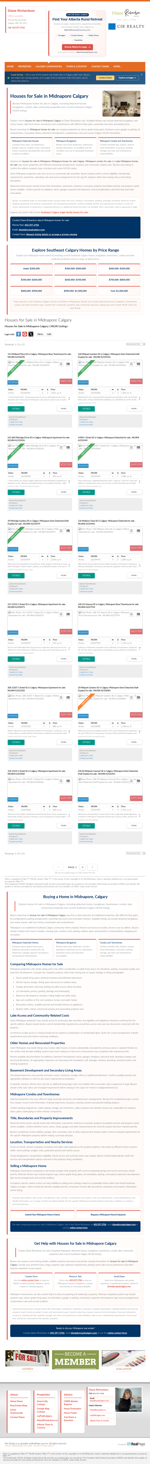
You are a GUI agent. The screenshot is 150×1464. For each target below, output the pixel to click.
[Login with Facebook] (18, 336)
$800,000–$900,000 (31, 291)
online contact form (79, 1228)
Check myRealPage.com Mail (18, 1446)
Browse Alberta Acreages (76, 47)
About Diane (16, 1401)
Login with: (10, 335)
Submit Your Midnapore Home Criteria (42, 1215)
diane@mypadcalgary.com (32, 230)
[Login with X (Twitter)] (31, 336)
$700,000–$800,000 (119, 280)
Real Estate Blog (18, 1405)
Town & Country (76, 66)
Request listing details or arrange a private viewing (51, 234)
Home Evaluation (72, 1408)
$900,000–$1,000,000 (75, 291)
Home (10, 66)
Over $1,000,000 (119, 291)
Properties (24, 66)
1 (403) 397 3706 (16, 422)
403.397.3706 (18, 28)
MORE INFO (123, 1363)
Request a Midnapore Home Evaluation (108, 1215)
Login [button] (49, 334)
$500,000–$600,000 (31, 280)
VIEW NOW (27, 1363)
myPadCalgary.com (97, 1415)
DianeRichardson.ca (47, 1420)
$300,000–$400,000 (75, 269)
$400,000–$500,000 (119, 269)
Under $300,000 (31, 269)
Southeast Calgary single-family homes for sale (64, 212)
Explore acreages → (127, 78)
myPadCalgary (44, 1416)
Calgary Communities (49, 66)
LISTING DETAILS (16, 409)
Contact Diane (100, 66)
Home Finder (70, 1413)
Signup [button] (40, 334)
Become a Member (75, 1366)
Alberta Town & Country (99, 1421)
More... (118, 66)
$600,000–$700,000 (75, 280)
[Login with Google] (24, 336)
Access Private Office (44, 1446)
